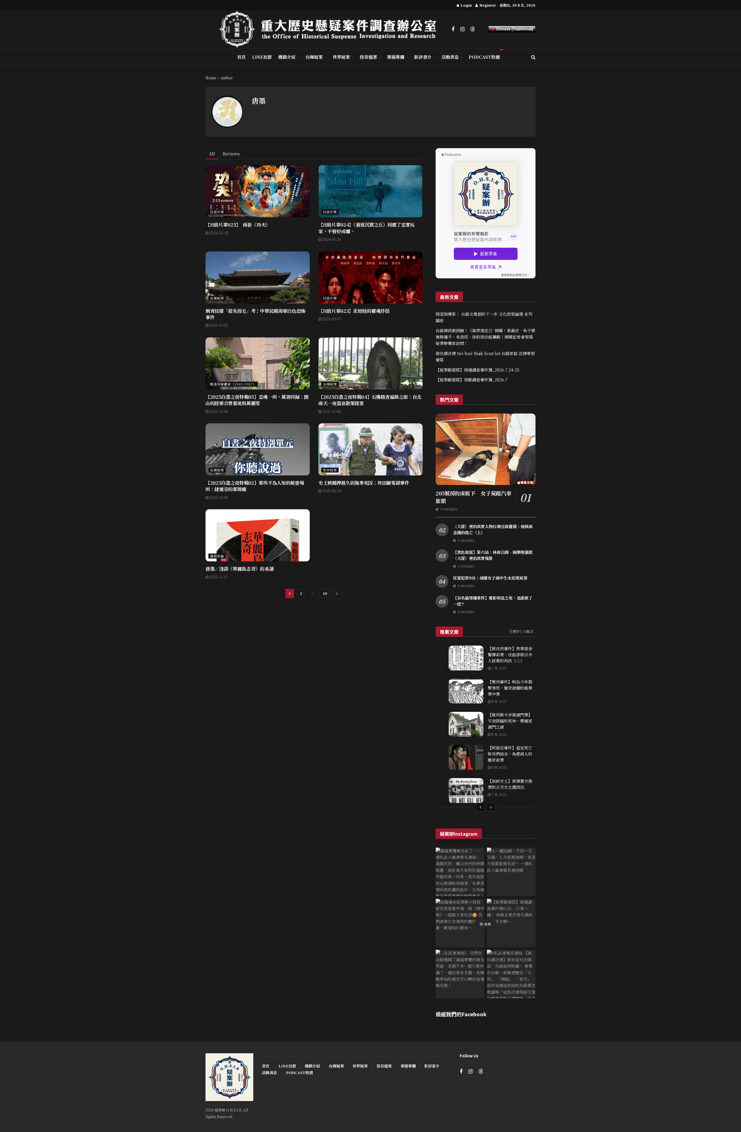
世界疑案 (341, 57)
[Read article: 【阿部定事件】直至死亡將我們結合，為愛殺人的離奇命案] (466, 757)
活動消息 (450, 57)
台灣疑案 (314, 57)
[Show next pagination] (337, 593)
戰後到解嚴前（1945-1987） (233, 384)
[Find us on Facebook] (453, 29)
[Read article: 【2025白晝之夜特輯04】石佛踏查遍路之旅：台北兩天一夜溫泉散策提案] (370, 363)
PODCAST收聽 (484, 57)
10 (325, 593)
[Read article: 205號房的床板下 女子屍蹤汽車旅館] (485, 449)
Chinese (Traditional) (514, 29)
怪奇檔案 (368, 57)
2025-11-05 (218, 325)
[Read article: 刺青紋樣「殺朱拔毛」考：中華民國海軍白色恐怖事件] (258, 277)
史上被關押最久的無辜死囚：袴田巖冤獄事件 (363, 482)
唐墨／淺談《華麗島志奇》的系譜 (240, 568)
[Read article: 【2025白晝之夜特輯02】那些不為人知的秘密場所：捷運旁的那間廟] (258, 449)
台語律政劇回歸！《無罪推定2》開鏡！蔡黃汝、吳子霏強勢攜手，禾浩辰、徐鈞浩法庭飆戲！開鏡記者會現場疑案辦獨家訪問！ (485, 337)
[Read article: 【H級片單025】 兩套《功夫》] (258, 191)
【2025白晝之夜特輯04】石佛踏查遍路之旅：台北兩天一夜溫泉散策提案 (369, 400)
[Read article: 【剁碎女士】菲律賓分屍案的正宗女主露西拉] (466, 790)
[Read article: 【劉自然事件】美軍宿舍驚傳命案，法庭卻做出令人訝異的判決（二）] (466, 658)
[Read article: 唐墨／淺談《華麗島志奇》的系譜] (258, 535)
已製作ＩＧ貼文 (521, 631)
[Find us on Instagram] (462, 29)
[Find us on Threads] (472, 29)
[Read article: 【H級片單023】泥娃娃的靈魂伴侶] (370, 277)
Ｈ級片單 (217, 212)
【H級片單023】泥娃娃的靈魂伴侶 (354, 311)
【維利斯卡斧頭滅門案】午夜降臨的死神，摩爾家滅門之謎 (510, 721)
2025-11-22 (218, 576)
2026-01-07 (331, 318)
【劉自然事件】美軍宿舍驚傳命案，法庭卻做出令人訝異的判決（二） (510, 655)
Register (487, 5)
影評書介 (423, 57)
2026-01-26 (331, 239)
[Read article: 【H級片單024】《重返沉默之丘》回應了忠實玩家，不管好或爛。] (370, 191)
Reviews (231, 154)
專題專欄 (395, 57)
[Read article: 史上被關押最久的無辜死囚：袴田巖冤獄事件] (370, 449)
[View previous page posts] (480, 807)
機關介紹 (287, 57)
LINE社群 (262, 57)
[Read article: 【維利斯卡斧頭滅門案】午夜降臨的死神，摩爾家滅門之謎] (466, 724)
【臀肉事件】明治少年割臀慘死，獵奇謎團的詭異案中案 (510, 688)
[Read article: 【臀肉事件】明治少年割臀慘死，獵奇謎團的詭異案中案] (466, 691)
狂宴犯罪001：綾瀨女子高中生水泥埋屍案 (490, 578)
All (212, 154)
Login (466, 5)
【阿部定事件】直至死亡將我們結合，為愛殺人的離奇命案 (510, 754)
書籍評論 (217, 556)
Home (211, 77)
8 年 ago (499, 701)
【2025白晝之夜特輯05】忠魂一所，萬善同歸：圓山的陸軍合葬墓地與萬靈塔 (257, 400)
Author (227, 77)
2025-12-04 (218, 411)
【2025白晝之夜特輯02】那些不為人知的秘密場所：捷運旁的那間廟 (255, 486)
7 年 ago (499, 668)
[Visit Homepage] (331, 29)
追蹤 (487, 924)
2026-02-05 (218, 232)
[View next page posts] (491, 807)
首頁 (241, 57)
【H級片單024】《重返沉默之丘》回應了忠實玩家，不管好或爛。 (366, 227)
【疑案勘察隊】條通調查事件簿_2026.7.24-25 (477, 370)
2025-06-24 (331, 490)
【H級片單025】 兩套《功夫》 (238, 224)
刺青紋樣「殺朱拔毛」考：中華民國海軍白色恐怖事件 (255, 314)
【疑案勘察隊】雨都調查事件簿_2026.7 (471, 380)
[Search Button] (533, 57)
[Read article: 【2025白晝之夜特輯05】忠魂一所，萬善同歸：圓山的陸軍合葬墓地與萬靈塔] (258, 363)
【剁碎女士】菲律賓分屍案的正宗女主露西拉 (510, 784)
